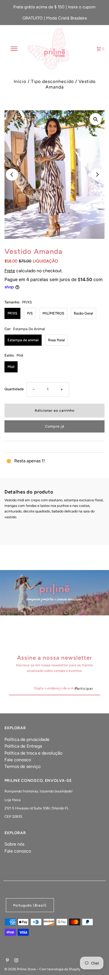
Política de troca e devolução (33, 753)
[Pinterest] (6, 960)
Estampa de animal (23, 340)
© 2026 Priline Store (20, 969)
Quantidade (14, 389)
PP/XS (12, 313)
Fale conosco (17, 759)
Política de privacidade (26, 739)
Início (20, 81)
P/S (30, 313)
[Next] (97, 174)
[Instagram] (15, 960)
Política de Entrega (23, 746)
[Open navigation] (14, 49)
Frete (9, 270)
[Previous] (12, 174)
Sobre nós (14, 844)
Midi (11, 367)
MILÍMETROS (53, 313)
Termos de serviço (22, 766)
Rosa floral (56, 340)
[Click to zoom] (95, 119)
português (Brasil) (30, 905)
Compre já (54, 426)
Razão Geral (83, 313)
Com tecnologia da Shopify (59, 969)
